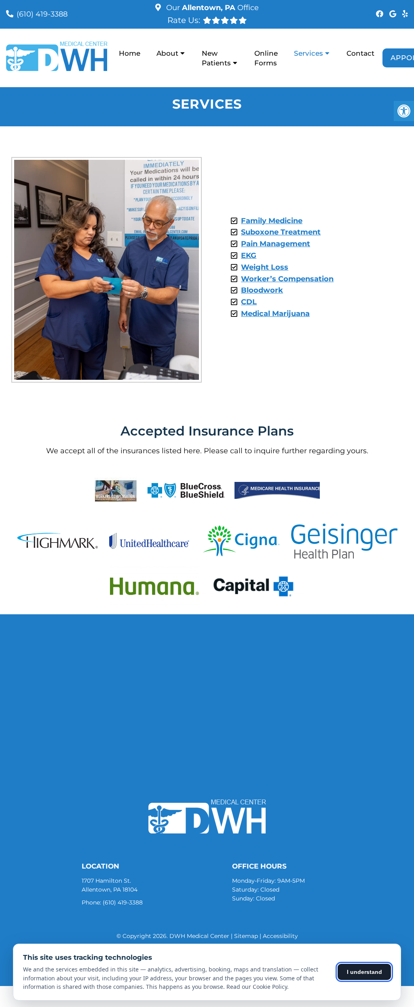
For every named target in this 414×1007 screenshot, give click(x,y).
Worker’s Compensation (287, 278)
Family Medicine (271, 220)
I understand (364, 972)
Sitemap (246, 936)
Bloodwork (262, 290)
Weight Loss (264, 267)
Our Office (211, 7)
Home (129, 53)
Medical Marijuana (275, 313)
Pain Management (275, 243)
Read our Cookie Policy (256, 986)
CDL (249, 301)
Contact (360, 53)
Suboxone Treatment (281, 232)
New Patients (216, 58)
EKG (248, 255)
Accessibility (280, 936)
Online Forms (266, 58)
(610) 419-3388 (42, 14)
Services (308, 53)
